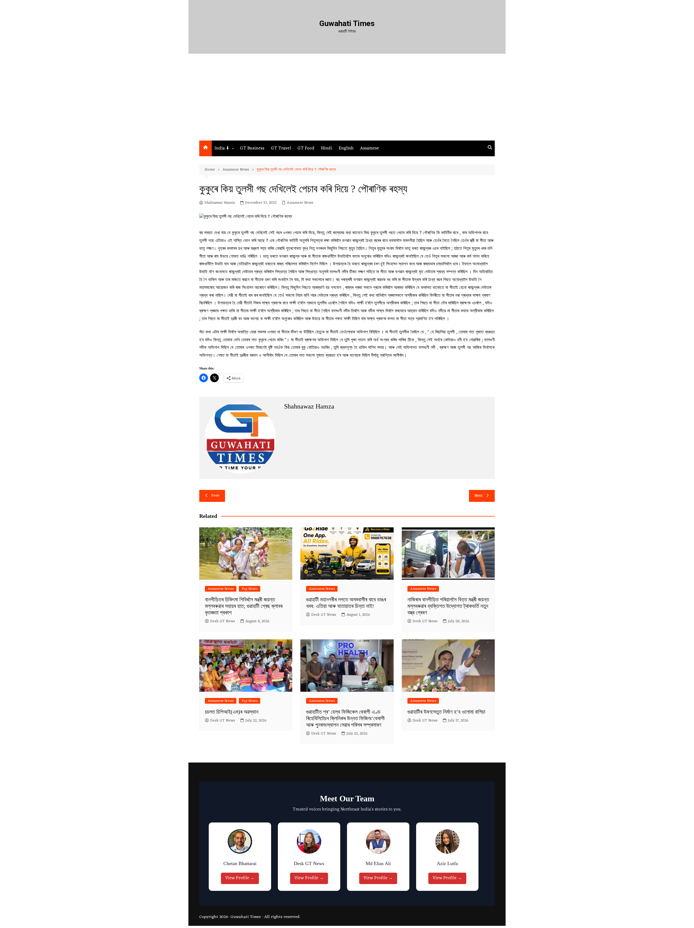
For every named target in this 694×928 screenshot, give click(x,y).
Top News (250, 589)
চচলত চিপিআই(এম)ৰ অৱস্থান (231, 712)
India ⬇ (221, 148)
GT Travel (281, 148)
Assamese (369, 148)
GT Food (305, 148)
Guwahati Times (347, 23)
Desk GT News (222, 621)
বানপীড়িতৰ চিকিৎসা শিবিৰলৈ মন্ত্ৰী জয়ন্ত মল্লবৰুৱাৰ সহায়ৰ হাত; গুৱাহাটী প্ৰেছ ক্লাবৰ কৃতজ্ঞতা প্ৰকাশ (243, 606)
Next (478, 495)
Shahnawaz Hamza (219, 203)
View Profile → (241, 878)
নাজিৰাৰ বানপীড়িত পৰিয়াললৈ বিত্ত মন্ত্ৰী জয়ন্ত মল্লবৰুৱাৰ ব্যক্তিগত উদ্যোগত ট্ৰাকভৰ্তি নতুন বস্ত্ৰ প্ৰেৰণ (448, 606)
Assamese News (300, 203)
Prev (215, 495)
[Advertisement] (347, 100)
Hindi (326, 148)
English (346, 148)
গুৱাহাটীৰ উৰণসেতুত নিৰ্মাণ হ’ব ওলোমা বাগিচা (446, 712)
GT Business (252, 148)
